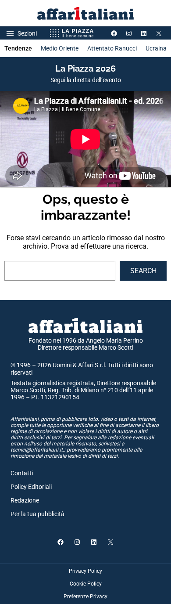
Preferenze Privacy (85, 596)
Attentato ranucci (112, 48)
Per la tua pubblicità (37, 513)
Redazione (25, 500)
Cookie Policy (86, 584)
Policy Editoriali (31, 486)
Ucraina (156, 48)
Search (143, 271)
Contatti (22, 473)
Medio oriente (59, 48)
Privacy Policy (85, 571)
